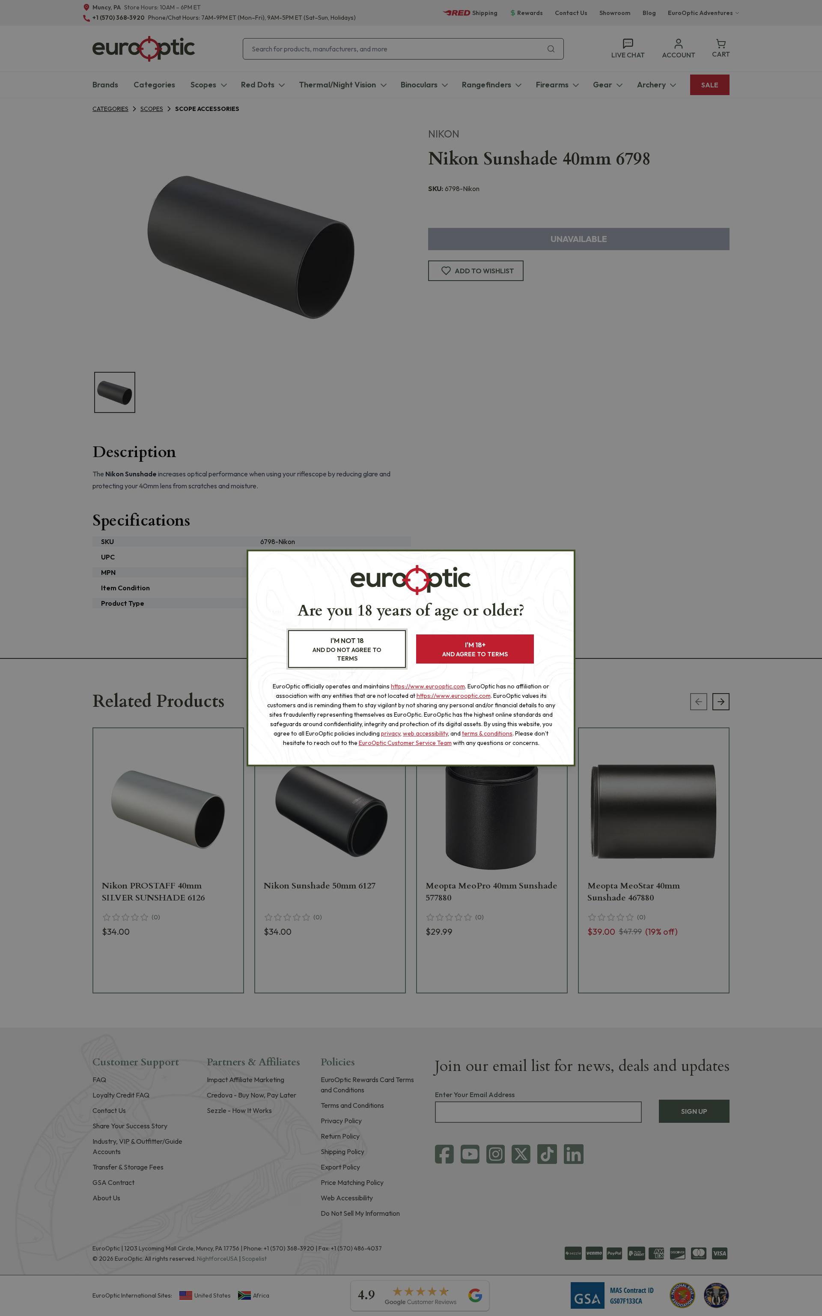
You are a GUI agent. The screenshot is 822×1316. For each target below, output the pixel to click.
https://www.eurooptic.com (428, 686)
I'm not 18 (347, 649)
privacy (390, 733)
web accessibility (425, 733)
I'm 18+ (475, 649)
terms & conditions (487, 733)
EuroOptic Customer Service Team (405, 743)
